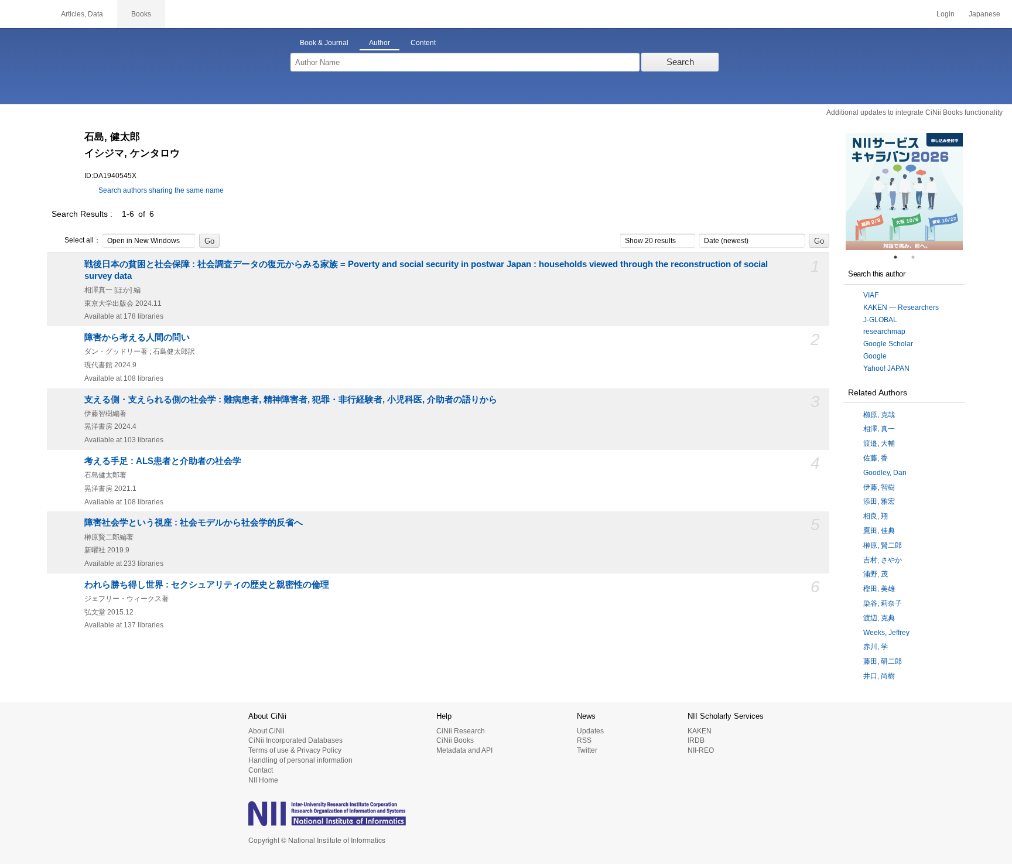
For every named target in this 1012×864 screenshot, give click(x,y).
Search (680, 62)
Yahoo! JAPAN (886, 368)
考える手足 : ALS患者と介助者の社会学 (162, 461)
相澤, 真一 (879, 429)
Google (875, 356)
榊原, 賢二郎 (882, 545)
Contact (260, 770)
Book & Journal (324, 43)
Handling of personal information (300, 760)
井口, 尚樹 (879, 676)
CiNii (23, 14)
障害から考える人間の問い (137, 337)
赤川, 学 (875, 647)
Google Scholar (888, 344)
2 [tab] (918, 257)
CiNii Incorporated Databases (295, 740)
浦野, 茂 (875, 574)
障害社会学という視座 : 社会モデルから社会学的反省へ (193, 522)
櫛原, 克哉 (879, 415)
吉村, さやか (882, 560)
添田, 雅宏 (879, 501)
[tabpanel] (904, 191)
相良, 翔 (875, 516)
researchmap (884, 331)
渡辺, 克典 (879, 618)
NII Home (263, 780)
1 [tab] (900, 257)
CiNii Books (455, 740)
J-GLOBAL (880, 320)
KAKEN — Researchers (901, 307)
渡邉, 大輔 (879, 443)
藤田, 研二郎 (882, 661)
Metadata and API (464, 750)
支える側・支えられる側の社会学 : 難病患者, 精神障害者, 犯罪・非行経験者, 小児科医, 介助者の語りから (290, 399)
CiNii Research (460, 731)
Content (423, 43)
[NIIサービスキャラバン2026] (904, 191)
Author (379, 43)
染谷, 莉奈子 (882, 603)
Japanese (984, 14)
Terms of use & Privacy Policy (294, 750)
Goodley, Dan (885, 473)
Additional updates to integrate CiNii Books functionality (914, 112)
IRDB (696, 740)
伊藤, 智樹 (879, 487)
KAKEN (700, 731)
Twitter (587, 750)
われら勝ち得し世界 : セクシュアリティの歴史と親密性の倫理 (206, 584)
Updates (590, 731)
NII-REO (701, 750)
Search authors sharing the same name (161, 190)
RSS (584, 740)
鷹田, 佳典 (879, 531)
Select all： (82, 240)
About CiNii (266, 731)
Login (945, 14)
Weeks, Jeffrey (886, 633)
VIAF (870, 295)
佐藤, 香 (875, 458)
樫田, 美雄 (879, 589)
